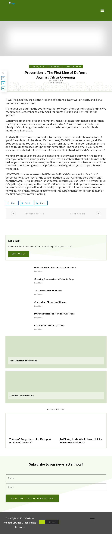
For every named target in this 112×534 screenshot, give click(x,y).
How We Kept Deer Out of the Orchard (55, 267)
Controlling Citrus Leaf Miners (50, 302)
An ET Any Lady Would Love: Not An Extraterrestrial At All (81, 430)
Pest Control (74, 67)
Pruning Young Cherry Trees (49, 325)
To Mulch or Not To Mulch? (48, 290)
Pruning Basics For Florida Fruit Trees (54, 313)
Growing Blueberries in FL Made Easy (54, 279)
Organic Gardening (52, 67)
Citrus (34, 67)
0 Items (51, 522)
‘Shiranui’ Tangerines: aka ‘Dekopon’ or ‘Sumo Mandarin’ (31, 430)
